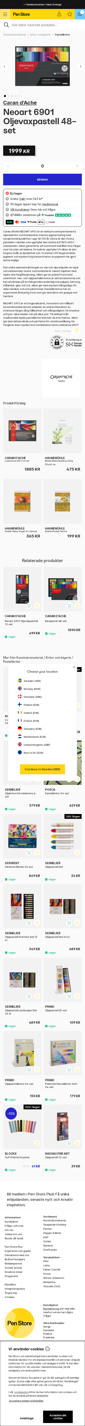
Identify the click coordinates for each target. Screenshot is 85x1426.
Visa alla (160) (51, 1286)
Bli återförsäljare (15, 1259)
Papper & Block (52, 1233)
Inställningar (27, 1418)
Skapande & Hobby (54, 1224)
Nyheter (48, 1245)
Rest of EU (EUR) (33, 752)
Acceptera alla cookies (58, 1417)
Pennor (47, 1228)
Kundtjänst (11, 1221)
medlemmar (50, 204)
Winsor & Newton (53, 1277)
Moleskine (49, 1282)
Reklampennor (13, 1263)
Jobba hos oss (13, 1234)
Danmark (48, 1330)
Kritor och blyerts (40, 34)
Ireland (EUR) (31, 712)
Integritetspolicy (15, 1288)
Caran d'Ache (20, 102)
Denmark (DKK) (33, 696)
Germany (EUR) (33, 728)
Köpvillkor (10, 1284)
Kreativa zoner (14, 1271)
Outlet (47, 1241)
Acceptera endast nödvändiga (26, 1400)
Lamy (46, 1265)
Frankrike (49, 1337)
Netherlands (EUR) (35, 736)
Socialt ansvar (13, 1267)
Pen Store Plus (14, 1246)
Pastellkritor (62, 34)
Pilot (46, 1261)
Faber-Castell (51, 1269)
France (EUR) (31, 720)
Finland (47, 1333)
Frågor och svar (14, 1225)
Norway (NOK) (32, 688)
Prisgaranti (11, 1276)
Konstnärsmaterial (15, 34)
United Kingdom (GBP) (37, 744)
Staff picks (50, 1249)
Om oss (9, 1230)
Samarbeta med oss (17, 1255)
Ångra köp (11, 1292)
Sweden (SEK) (32, 680)
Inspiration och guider (18, 1250)
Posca (47, 1273)
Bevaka (42, 179)
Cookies (10, 1297)
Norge (47, 1326)
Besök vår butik (14, 1238)
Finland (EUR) (31, 704)
